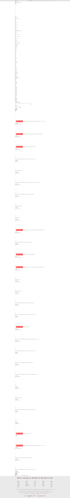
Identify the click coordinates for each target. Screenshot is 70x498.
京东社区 (40, 489)
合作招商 (24, 489)
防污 (15, 64)
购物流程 (18, 482)
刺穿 (15, 69)
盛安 (15, 25)
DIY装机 (51, 483)
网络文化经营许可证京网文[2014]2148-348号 (38, 491)
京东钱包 (36, 494)
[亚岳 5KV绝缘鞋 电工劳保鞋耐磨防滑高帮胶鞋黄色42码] (18, 248)
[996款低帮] (15, 241)
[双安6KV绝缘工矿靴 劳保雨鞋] (18, 320)
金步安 (15, 32)
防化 (15, 56)
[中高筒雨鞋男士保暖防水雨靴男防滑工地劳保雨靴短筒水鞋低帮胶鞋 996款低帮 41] (18, 236)
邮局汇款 (35, 485)
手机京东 (54, 0)
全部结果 (16, 1)
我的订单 (34, 0)
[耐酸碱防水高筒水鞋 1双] (15, 408)
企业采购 (43, 0)
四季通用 (16, 86)
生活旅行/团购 (18, 484)
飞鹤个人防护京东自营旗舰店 (18, 149)
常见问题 (18, 485)
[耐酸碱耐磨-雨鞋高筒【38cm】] (15, 373)
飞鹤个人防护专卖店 (17, 196)
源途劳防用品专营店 (17, 244)
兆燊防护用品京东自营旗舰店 (18, 448)
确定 (15, 46)
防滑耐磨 (16, 66)
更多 (15, 100)
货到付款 (20, 107)
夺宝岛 (51, 482)
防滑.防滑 (16, 76)
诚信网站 (35, 496)
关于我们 (17, 489)
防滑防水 (16, 62)
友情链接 (34, 489)
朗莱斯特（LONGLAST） (17, 36)
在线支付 (35, 483)
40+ (15, 256)
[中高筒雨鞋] (18, 380)
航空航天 (16, 97)
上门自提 (26, 482)
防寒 (15, 57)
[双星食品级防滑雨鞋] (18, 273)
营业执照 (50, 492)
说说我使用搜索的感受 (26, 475)
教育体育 (16, 91)
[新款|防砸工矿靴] (15, 193)
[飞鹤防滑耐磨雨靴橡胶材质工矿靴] (18, 200)
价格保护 (43, 483)
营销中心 (29, 489)
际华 (15, 37)
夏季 (15, 84)
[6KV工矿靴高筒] (15, 132)
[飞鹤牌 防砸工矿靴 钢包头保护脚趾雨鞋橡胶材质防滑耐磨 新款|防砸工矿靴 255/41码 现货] (18, 297)
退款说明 (43, 484)
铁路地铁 (16, 95)
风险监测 (42, 489)
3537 (15, 28)
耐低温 (15, 81)
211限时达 (27, 483)
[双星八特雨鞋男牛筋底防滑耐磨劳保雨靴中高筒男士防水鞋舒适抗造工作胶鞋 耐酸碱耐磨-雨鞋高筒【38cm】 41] (18, 368)
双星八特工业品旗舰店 (17, 184)
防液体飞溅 (16, 61)
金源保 (15, 23)
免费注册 (31, 0)
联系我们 (19, 489)
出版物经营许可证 (30, 491)
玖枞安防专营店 (16, 161)
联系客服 (22, 489)
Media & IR (53, 489)
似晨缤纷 (16, 27)
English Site (50, 489)
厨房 (15, 89)
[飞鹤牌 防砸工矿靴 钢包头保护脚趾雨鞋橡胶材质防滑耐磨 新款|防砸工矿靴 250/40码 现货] (18, 188)
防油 (15, 59)
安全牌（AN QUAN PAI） (17, 34)
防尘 (15, 50)
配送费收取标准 (27, 485)
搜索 (23, 475)
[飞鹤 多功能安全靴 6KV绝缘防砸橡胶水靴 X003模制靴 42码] (18, 140)
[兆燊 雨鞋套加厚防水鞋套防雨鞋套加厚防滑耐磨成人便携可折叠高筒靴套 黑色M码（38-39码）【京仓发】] (18, 439)
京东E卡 (51, 485)
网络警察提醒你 (30, 496)
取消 (16, 46)
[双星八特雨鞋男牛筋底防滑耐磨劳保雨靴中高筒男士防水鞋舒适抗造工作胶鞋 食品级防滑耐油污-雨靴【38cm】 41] (18, 333)
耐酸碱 (15, 58)
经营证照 (39, 492)
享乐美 (15, 31)
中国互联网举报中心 (39, 496)
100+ (15, 435)
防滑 (15, 55)
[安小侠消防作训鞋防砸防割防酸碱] (18, 427)
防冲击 (15, 48)
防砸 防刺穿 (16, 78)
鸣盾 (15, 26)
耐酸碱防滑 (16, 72)
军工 (15, 96)
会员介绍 (18, 483)
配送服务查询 (27, 484)
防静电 (15, 51)
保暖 (15, 80)
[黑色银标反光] (15, 145)
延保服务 (51, 484)
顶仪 (15, 24)
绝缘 (15, 53)
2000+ (15, 123)
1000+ (15, 172)
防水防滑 (16, 70)
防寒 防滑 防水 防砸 (17, 77)
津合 (15, 35)
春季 (15, 85)
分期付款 (35, 484)
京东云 (38, 494)
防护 (15, 65)
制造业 (15, 92)
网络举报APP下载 (44, 496)
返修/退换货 (43, 485)
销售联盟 (37, 489)
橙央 (15, 29)
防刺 (15, 67)
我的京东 (37, 0)
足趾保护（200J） (17, 73)
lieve (15, 39)
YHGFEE (16, 40)
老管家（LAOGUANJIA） (17, 43)
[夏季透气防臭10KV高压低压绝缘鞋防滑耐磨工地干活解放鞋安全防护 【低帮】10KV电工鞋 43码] (18, 153)
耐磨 (15, 54)
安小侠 (15, 42)
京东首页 (17, 0)
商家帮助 (27, 489)
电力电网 (16, 94)
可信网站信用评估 (26, 496)
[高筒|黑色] (15, 290)
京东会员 (40, 0)
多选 (16, 100)
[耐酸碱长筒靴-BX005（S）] (15, 228)
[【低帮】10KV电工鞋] (15, 313)
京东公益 (47, 489)
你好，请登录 (28, 0)
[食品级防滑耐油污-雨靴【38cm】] (15, 278)
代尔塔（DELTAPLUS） (17, 18)
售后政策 (43, 482)
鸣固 (15, 17)
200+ (15, 160)
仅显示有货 (16, 108)
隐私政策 (45, 489)
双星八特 (16, 16)
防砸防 (15, 75)
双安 (15, 20)
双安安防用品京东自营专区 (18, 232)
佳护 (15, 21)
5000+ (15, 219)
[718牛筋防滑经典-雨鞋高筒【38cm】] (15, 181)
